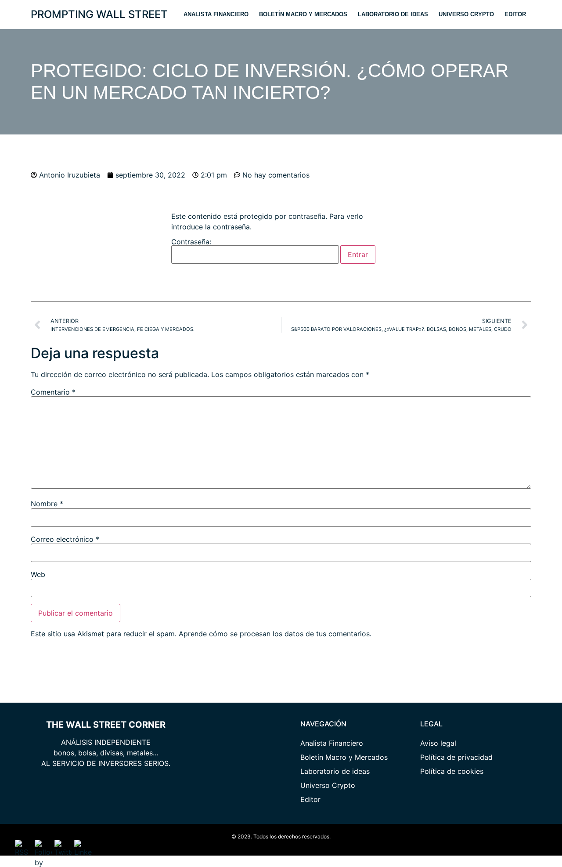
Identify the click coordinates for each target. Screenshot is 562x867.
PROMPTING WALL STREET (99, 14)
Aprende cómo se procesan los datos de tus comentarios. (275, 633)
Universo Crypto (466, 14)
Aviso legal (438, 743)
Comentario (53, 391)
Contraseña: (191, 242)
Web (38, 574)
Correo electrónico (65, 539)
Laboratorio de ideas (393, 14)
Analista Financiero (216, 14)
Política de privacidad (456, 757)
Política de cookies (451, 771)
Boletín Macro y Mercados (303, 14)
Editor (515, 14)
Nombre (47, 503)
